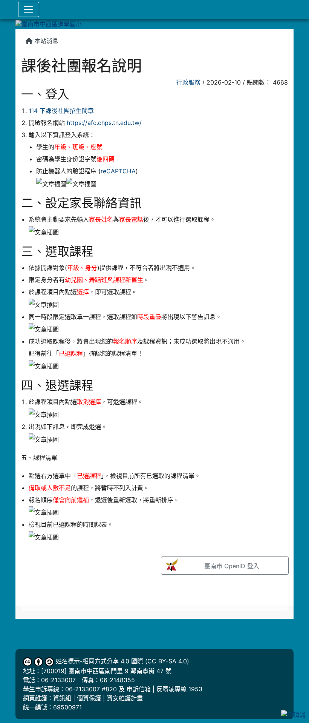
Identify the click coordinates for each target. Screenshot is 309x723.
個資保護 (89, 698)
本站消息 (45, 41)
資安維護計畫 (125, 698)
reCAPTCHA (118, 171)
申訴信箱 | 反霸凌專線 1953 (164, 689)
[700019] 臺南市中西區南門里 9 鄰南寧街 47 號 (106, 671)
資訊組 (62, 698)
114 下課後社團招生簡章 (61, 110)
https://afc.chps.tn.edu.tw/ (104, 122)
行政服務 (188, 82)
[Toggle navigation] (28, 9)
